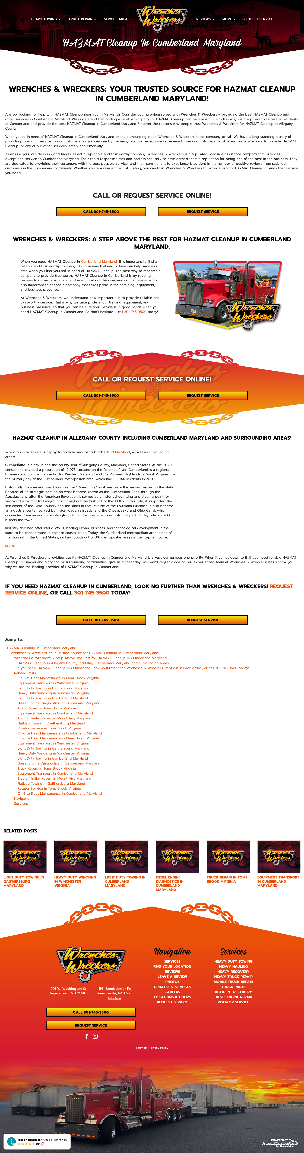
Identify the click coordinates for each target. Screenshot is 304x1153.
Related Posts (25, 673)
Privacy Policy (159, 1048)
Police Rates (114, 998)
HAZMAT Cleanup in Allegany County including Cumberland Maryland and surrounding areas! (93, 663)
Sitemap (141, 1048)
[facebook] (86, 1036)
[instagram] (95, 1036)
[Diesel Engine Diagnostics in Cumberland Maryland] (126, 857)
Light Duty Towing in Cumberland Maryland (74, 881)
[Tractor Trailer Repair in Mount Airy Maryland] (278, 857)
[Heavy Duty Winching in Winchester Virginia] (25, 857)
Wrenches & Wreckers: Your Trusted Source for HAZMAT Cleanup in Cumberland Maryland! (85, 653)
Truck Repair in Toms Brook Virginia (176, 879)
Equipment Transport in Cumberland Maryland (228, 881)
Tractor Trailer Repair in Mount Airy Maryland (277, 881)
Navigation (22, 798)
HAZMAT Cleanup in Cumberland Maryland (41, 648)
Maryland (122, 452)
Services (21, 803)
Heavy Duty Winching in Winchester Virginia (24, 881)
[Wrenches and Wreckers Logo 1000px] (91, 948)
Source (10, 546)
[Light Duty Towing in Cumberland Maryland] (75, 857)
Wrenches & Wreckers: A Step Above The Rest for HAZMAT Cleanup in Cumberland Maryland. (90, 658)
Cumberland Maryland (99, 261)
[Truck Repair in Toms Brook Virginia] (177, 857)
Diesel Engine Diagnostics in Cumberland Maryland (119, 883)
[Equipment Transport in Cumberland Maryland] (228, 857)
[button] (6, 866)
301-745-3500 (135, 311)
